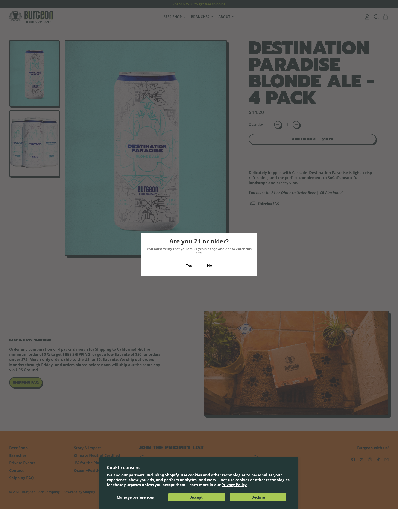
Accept (196, 497)
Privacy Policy (234, 484)
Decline (258, 497)
